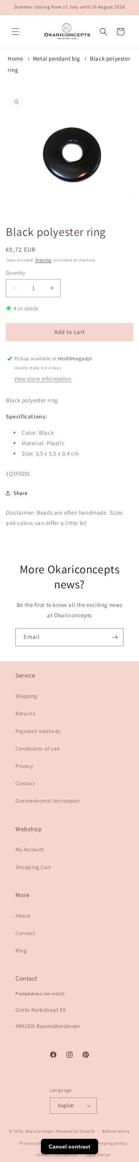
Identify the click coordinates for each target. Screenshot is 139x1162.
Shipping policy (111, 1143)
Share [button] (21, 493)
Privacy (24, 765)
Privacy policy (33, 1143)
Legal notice (97, 1154)
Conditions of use (37, 748)
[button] (15, 31)
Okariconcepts (39, 1131)
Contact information (57, 1154)
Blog (21, 950)
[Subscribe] (114, 637)
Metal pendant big (56, 58)
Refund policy (116, 1131)
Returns (25, 713)
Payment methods (38, 731)
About (23, 915)
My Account (29, 849)
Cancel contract (69, 1146)
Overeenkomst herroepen (47, 800)
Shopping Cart (33, 867)
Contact (25, 783)
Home (15, 58)
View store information (42, 378)
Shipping (43, 260)
